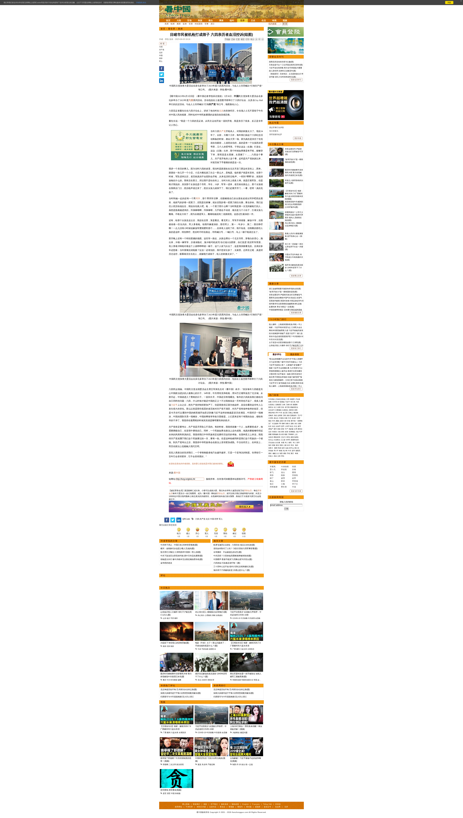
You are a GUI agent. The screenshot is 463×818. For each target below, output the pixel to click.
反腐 (281, 421)
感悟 (284, 453)
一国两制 (299, 421)
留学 (298, 442)
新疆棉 (295, 405)
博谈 (221, 20)
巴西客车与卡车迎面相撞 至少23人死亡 (177, 697)
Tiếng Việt (267, 804)
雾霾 (270, 434)
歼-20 (239, 764)
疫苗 (279, 407)
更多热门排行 (296, 348)
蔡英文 (300, 429)
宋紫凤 (273, 467)
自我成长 (219, 615)
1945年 (204, 680)
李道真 (284, 469)
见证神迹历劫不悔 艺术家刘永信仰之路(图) (178, 689)
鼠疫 (172, 646)
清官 (168, 793)
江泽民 (270, 418)
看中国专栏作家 (277, 462)
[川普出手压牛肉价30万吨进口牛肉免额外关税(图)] (276, 254)
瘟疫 (164, 646)
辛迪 (294, 487)
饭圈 (179, 680)
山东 (164, 618)
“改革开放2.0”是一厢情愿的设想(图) (283, 292)
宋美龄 (270, 451)
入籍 (284, 445)
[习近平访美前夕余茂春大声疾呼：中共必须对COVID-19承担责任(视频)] (246, 592)
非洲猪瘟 (292, 432)
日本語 (278, 804)
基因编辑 (275, 434)
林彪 (280, 451)
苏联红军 (211, 680)
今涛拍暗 (285, 467)
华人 (286, 442)
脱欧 (292, 423)
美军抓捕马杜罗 (275, 134)
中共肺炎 (271, 399)
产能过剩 (211, 764)
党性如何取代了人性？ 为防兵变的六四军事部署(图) (235, 548)
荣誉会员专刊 (276, 57)
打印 (247, 39)
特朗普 (292, 399)
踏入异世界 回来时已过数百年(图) (282, 71)
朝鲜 (283, 423)
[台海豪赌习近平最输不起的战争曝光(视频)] (246, 739)
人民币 (287, 426)
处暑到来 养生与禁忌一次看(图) (281, 307)
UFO (277, 413)
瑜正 (272, 484)
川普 (287, 399)
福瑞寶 (257, 807)
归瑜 (294, 469)
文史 (253, 20)
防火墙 (281, 434)
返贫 (199, 764)
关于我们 (214, 804)
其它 (212, 24)
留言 (242, 39)
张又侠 (292, 402)
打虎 (284, 421)
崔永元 (276, 418)
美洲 (166, 24)
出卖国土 (271, 405)
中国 (161, 55)
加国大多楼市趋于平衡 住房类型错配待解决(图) (180, 693)
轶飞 (272, 472)
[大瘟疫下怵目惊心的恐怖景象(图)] (176, 623)
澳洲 (178, 24)
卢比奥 (297, 399)
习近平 (174, 405)
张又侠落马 (273, 131)
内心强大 (201, 615)
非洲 (191, 24)
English (245, 804)
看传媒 (249, 807)
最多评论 (277, 354)
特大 (252, 39)
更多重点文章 (296, 276)
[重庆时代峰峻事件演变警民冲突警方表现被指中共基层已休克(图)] (176, 654)
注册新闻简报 (276, 497)
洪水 (282, 407)
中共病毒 (244, 618)
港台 (210, 20)
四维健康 (274, 487)
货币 (282, 426)
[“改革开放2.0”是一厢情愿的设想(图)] (276, 159)
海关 (270, 445)
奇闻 (274, 20)
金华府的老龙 (166, 563)
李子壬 (295, 484)
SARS (288, 440)
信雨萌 (211, 649)
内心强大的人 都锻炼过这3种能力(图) (211, 612)
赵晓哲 (260, 680)
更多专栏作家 (296, 491)
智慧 (281, 453)
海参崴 (291, 429)
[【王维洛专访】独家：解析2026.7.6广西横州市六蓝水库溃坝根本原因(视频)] (246, 623)
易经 (270, 453)
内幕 (285, 418)
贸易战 (282, 402)
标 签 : (163, 44)
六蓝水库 (243, 649)
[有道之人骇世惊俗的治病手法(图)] (276, 180)
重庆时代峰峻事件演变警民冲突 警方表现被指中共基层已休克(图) (294, 172)
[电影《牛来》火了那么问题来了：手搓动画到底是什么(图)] (211, 623)
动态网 (277, 807)
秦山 (272, 481)
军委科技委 (236, 680)
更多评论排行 (296, 389)
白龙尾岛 (277, 440)
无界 (286, 807)
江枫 (283, 484)
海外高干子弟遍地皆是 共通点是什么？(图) (231, 570)
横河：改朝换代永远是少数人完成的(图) (177, 548)
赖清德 (295, 413)
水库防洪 (250, 649)
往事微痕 (278, 410)
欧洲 (172, 24)
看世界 (171, 29)
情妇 (270, 421)
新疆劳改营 (295, 440)
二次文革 (172, 764)
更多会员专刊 (296, 80)
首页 (168, 20)
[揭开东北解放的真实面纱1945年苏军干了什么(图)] (211, 654)
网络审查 (277, 437)
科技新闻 (198, 24)
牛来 (199, 649)
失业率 (204, 764)
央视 (282, 442)
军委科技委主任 (247, 680)
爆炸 (176, 618)
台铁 (283, 405)
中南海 (281, 418)
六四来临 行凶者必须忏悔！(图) (226, 563)
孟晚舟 (270, 415)
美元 (273, 426)
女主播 (277, 442)
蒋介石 (297, 448)
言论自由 (271, 442)
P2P (300, 432)
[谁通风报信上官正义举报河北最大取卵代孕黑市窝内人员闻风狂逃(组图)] (276, 212)
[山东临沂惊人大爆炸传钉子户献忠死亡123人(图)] (176, 592)
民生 (292, 445)
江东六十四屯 (285, 437)
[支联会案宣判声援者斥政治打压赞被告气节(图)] (276, 149)
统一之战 (249, 764)
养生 (282, 456)
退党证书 (267, 807)
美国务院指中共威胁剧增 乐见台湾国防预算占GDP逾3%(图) (294, 204)
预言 (292, 453)
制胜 (234, 764)
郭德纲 (165, 764)
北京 (161, 53)
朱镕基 (177, 793)
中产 (286, 429)
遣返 (273, 445)
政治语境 (180, 764)
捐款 (205, 804)
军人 (161, 61)
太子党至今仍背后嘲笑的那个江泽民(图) (285, 342)
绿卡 (288, 445)
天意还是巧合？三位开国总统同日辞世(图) (286, 65)
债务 (299, 423)
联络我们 (196, 804)
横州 (238, 649)
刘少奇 (285, 451)
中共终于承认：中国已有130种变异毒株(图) (179, 545)
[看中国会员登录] (286, 32)
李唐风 (295, 475)
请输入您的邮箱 (286, 502)
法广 (270, 423)
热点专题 (274, 123)
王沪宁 (300, 415)
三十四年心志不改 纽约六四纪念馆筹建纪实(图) (233, 567)
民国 (279, 448)
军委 (255, 680)
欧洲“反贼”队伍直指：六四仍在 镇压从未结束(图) (234, 545)
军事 (206, 24)
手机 (288, 453)
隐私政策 (235, 804)
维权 (285, 434)
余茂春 (257, 618)
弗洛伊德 (271, 413)
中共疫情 (251, 618)
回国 (281, 445)
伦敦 (168, 646)
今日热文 (165, 588)
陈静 (283, 475)
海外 (297, 445)
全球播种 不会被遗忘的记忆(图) (227, 552)
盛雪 (283, 478)
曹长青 (284, 487)
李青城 (295, 481)
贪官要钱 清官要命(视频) (170, 790)
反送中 (294, 418)
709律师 (291, 434)
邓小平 (276, 451)
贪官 (164, 793)
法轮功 (270, 437)
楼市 (275, 429)
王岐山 (290, 413)
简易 (294, 467)
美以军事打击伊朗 (276, 127)
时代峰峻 (173, 680)
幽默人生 (276, 453)
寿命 (275, 456)
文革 (279, 456)
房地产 (270, 429)
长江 (275, 407)
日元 (295, 426)
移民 (290, 442)
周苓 (272, 475)
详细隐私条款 (141, 2)
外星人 (270, 456)
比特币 (278, 426)
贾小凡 (273, 469)
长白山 (270, 440)
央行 (296, 423)
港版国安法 (294, 407)
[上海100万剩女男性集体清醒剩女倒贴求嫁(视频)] (246, 707)
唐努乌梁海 (294, 437)
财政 (279, 429)
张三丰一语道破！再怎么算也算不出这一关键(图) (294, 246)
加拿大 (287, 423)
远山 (283, 472)
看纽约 (240, 807)
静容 (283, 481)
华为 (273, 421)
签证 (277, 445)
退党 (295, 410)
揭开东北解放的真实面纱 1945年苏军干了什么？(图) (294, 267)
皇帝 (293, 451)
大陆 (179, 20)
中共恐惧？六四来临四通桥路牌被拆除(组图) (232, 556)
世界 (242, 20)
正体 (233, 39)
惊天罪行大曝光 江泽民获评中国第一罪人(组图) (180, 552)
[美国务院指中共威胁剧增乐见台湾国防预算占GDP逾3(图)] (276, 202)
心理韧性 (208, 615)
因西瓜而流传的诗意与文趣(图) (281, 62)
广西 (234, 649)
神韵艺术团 (201, 807)
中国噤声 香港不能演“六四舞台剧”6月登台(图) (232, 559)
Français (256, 804)
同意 (449, 2)
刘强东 (274, 432)
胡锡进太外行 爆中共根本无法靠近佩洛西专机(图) (181, 559)
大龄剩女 (236, 732)
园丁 (272, 478)
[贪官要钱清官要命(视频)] (176, 770)
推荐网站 (178, 807)
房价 (282, 432)
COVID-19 (236, 618)
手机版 (227, 39)
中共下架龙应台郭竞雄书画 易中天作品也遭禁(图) (181, 556)
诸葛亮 (298, 451)
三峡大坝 (289, 405)
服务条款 (224, 804)
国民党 (291, 410)
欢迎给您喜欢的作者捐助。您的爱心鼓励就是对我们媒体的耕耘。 (197, 464)
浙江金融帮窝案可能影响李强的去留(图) (285, 289)
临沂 (168, 618)
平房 (172, 618)
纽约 (232, 20)
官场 (189, 20)
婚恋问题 (243, 732)
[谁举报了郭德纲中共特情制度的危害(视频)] (176, 739)
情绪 (213, 615)
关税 (275, 415)
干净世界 (189, 807)
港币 (299, 426)
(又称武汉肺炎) (280, 399)
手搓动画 (204, 649)
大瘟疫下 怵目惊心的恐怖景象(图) (174, 643)
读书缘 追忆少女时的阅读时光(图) (282, 77)
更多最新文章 (296, 313)
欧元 (291, 426)
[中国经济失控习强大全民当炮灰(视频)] (211, 739)
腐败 (277, 421)
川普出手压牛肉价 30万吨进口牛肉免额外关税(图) (294, 257)
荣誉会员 (248, 490)
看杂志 (222, 807)
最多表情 (294, 354)
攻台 (243, 764)
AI (215, 649)
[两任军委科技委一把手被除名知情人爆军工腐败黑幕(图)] (246, 654)
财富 (282, 429)
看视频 (231, 807)
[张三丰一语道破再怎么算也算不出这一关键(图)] (276, 244)
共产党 (161, 50)
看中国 (179, 11)
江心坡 (283, 440)
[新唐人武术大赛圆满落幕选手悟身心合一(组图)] (276, 233)
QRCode (186, 519)
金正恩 (285, 413)
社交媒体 (275, 423)
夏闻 (294, 472)
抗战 (287, 448)
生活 (264, 20)
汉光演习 (271, 410)
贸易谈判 (293, 415)
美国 (200, 20)
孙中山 (291, 448)
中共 (168, 680)
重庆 (164, 680)
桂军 (283, 448)
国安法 (270, 407)
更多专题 (297, 138)
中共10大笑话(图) (276, 339)
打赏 (238, 39)
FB (280, 423)
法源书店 (212, 807)
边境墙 (279, 415)
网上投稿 (186, 804)
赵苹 (294, 478)
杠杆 (270, 426)
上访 (295, 434)
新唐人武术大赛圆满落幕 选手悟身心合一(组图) (294, 236)
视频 (285, 20)
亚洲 (185, 24)
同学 (161, 58)
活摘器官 (278, 405)
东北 (199, 680)
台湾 (295, 429)
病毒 (270, 402)
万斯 (284, 415)
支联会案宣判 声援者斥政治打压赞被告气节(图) (294, 151)
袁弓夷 (287, 407)
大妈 (279, 432)
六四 (161, 47)
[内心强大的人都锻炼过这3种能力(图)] (211, 592)
